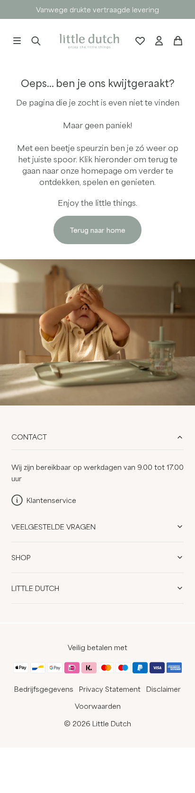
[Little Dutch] (88, 40)
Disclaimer (163, 689)
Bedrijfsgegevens (43, 689)
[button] (17, 40)
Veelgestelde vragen (53, 526)
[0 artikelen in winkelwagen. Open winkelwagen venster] (178, 40)
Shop (21, 557)
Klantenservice (51, 500)
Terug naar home (97, 230)
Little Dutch (35, 588)
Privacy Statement (110, 689)
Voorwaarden (98, 706)
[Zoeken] (36, 40)
